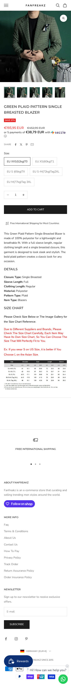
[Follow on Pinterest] (26, 639)
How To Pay (11, 551)
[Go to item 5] (59, 92)
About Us (10, 538)
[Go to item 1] (9, 92)
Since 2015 (47, 659)
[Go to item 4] (47, 92)
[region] (35, 447)
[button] (35, 134)
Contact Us (11, 544)
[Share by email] (32, 144)
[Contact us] (63, 679)
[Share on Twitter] (21, 144)
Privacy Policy (12, 558)
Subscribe (17, 624)
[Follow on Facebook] (6, 639)
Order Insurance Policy (18, 577)
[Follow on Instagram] (16, 639)
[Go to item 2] (22, 92)
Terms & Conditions (16, 531)
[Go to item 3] (34, 92)
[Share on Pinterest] (26, 144)
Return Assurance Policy (19, 571)
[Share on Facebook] (15, 144)
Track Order (11, 564)
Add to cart (35, 209)
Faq (6, 525)
